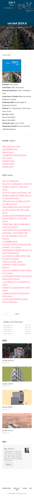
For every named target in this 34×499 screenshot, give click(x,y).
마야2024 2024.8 (8, 164)
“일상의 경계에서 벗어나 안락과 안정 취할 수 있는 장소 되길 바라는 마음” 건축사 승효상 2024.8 (16, 210)
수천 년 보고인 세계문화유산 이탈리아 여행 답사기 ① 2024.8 (16, 271)
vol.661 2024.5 (7, 334)
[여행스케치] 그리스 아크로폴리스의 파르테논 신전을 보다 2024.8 (16, 202)
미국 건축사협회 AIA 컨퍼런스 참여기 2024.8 (16, 276)
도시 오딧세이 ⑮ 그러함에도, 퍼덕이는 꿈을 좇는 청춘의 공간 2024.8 (16, 257)
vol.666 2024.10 (7, 325)
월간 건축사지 (9, 449)
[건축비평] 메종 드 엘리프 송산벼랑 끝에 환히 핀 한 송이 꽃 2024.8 (16, 225)
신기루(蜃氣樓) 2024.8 (9, 241)
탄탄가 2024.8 (7, 158)
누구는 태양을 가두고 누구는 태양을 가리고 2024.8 (16, 283)
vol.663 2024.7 (7, 329)
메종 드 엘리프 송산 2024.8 (11, 146)
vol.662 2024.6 (7, 331)
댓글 (4, 442)
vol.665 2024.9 (7, 327)
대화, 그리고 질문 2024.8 (10, 181)
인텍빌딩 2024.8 (7, 166)
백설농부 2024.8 (7, 152)
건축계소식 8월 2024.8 (10, 302)
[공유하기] (8, 314)
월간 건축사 (6, 322)
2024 (11, 322)
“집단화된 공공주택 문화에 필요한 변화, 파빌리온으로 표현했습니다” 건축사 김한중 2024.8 (16, 218)
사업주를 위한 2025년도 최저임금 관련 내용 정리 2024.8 (15, 294)
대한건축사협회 (6, 488)
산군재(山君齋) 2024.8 (9, 149)
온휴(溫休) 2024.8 (8, 161)
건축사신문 (16, 488)
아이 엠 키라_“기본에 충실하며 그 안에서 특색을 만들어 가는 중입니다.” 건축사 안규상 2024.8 (17, 187)
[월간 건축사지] (11, 3)
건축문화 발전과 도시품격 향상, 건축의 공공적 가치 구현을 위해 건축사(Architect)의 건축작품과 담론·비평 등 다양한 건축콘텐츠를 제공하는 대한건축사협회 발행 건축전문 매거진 (13, 455)
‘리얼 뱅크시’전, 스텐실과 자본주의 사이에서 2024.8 (16, 289)
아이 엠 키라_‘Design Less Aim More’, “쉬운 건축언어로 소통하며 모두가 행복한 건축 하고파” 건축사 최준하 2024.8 (16, 195)
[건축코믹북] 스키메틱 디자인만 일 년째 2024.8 (14, 266)
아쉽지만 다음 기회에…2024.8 (12, 261)
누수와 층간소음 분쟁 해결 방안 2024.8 (15, 299)
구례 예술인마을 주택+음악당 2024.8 (14, 155)
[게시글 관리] (10, 314)
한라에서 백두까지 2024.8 (10, 279)
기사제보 (24, 488)
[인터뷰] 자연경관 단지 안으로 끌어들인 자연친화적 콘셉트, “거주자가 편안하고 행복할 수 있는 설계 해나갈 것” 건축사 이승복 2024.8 (16, 234)
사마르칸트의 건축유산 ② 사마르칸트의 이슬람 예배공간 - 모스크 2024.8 (16, 245)
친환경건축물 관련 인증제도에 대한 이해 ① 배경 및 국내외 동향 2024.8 (17, 251)
